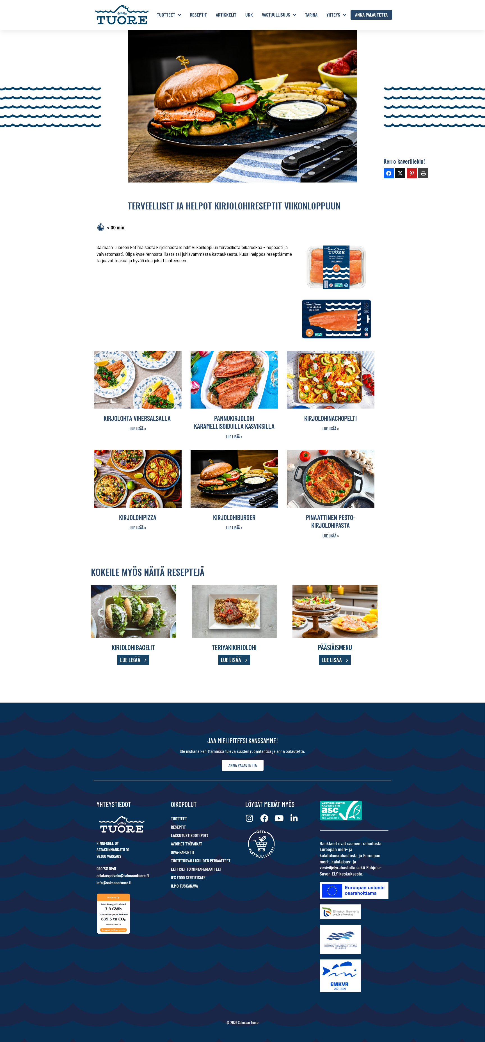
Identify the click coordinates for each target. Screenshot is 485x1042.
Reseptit (198, 15)
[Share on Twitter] (400, 173)
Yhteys (333, 15)
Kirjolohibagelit (133, 647)
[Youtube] (279, 818)
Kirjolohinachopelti (330, 418)
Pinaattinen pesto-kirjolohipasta (330, 521)
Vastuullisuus (276, 15)
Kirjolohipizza (137, 517)
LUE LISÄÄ (130, 659)
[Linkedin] (294, 818)
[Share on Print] (423, 173)
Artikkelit (226, 15)
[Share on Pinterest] (412, 173)
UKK (249, 15)
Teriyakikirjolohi (234, 647)
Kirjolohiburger (234, 517)
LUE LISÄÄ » (138, 428)
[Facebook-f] (264, 818)
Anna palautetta (371, 15)
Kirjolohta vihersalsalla (138, 418)
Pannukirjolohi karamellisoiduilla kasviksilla (234, 422)
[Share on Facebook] (389, 173)
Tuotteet (166, 15)
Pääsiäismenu (335, 647)
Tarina (311, 15)
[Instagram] (249, 818)
